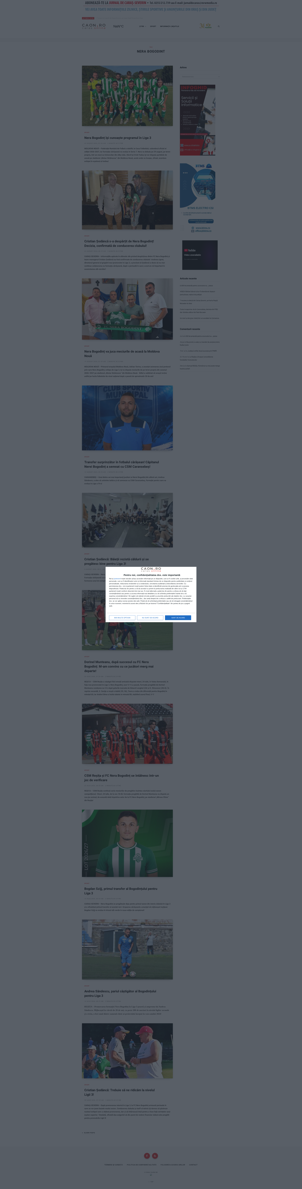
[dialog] (151, 594)
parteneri (117, 578)
